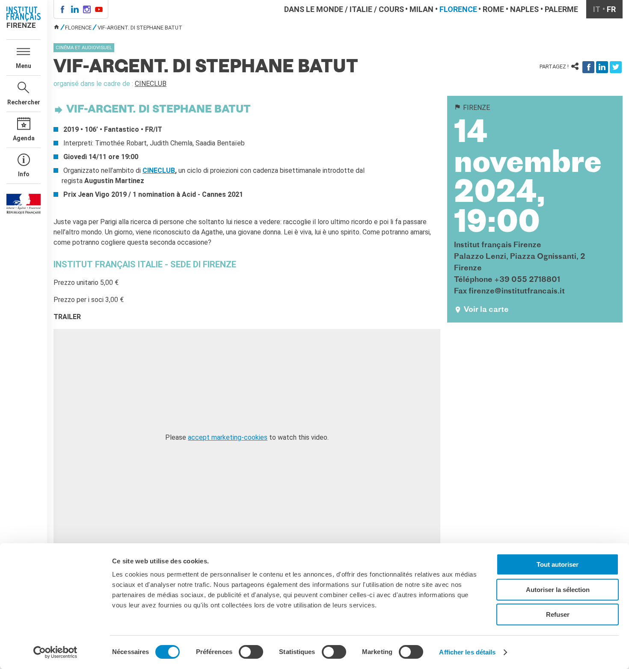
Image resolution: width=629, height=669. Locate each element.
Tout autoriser (558, 564)
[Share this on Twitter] (616, 67)
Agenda (24, 138)
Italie (361, 9)
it (596, 9)
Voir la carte (486, 310)
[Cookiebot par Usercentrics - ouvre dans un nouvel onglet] (55, 652)
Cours (391, 9)
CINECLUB (150, 84)
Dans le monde (313, 9)
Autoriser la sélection (558, 589)
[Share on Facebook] (588, 67)
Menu (23, 65)
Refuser (558, 614)
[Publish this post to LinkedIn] (602, 67)
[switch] (251, 652)
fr (611, 9)
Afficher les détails (467, 652)
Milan (421, 9)
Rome (493, 9)
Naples (524, 9)
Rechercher (23, 102)
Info (24, 174)
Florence (458, 9)
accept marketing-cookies (227, 437)
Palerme (561, 9)
